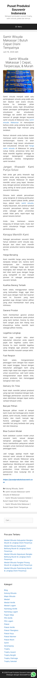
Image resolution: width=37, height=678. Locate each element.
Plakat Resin (9, 640)
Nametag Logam (11, 612)
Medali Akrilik (9, 603)
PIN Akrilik (8, 618)
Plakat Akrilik (9, 627)
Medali (7, 599)
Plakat (6, 624)
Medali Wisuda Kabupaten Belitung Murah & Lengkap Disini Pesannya (17, 548)
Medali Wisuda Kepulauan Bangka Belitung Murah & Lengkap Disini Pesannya (18, 556)
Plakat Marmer (10, 637)
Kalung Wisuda (11, 489)
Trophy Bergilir (10, 655)
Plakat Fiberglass (11, 630)
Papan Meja (9, 615)
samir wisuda (27, 203)
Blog (6, 590)
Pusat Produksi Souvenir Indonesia (18, 9)
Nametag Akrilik (10, 609)
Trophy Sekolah (10, 661)
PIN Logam (8, 621)
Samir (21, 489)
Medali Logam (10, 606)
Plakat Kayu (9, 633)
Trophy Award (10, 652)
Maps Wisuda (9, 596)
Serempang (9, 646)
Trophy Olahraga (11, 658)
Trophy (7, 649)
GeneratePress (25, 675)
